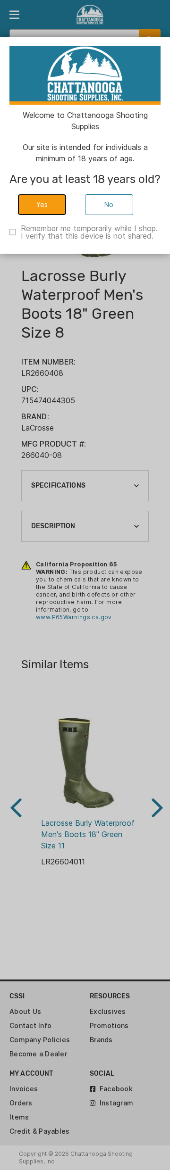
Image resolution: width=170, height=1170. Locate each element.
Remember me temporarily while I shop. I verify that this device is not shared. (89, 232)
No (109, 204)
